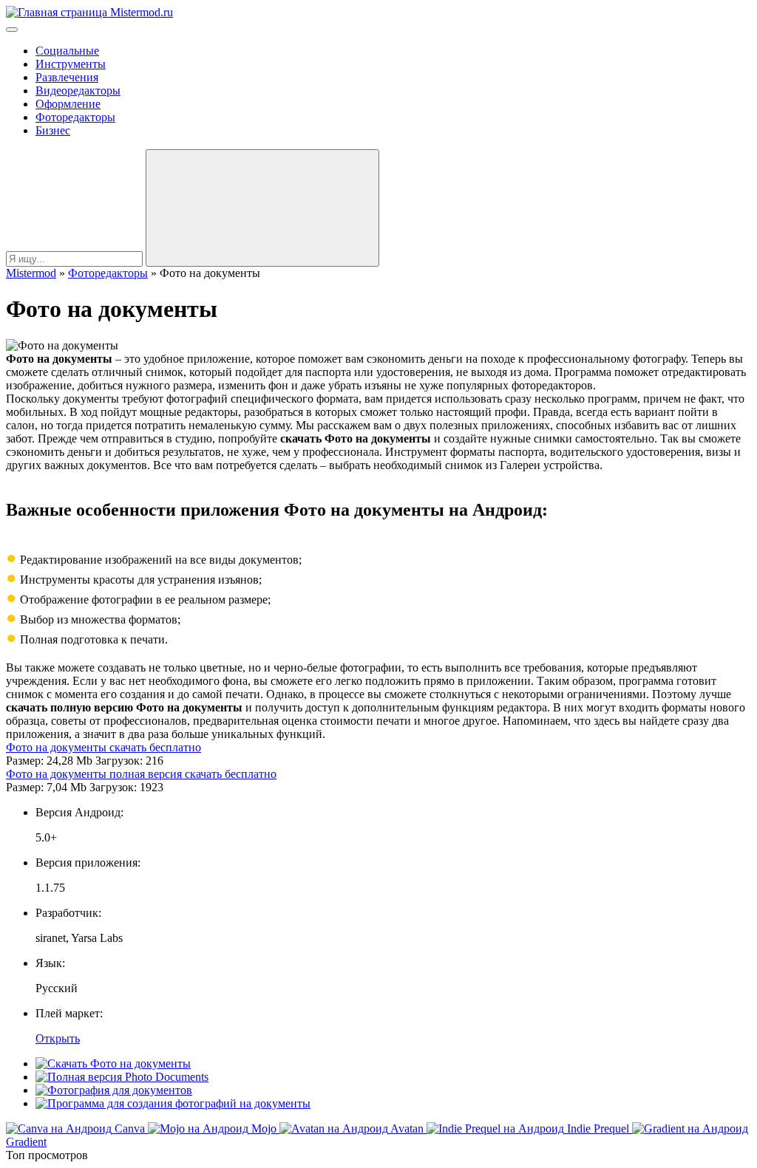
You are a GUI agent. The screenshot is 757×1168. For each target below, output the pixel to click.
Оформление (68, 104)
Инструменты (70, 64)
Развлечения (66, 77)
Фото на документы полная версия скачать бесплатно (141, 774)
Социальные (67, 50)
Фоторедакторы (75, 117)
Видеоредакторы (77, 90)
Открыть (57, 1038)
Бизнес (52, 130)
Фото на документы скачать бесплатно (103, 747)
